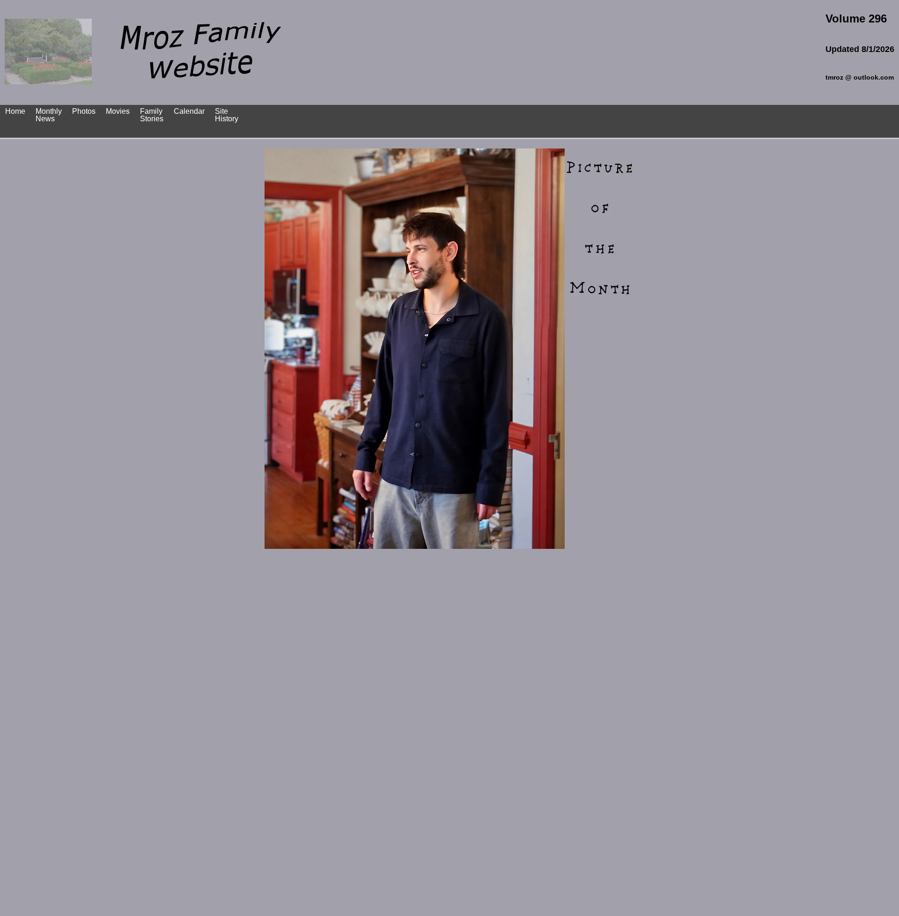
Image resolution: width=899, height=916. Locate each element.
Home (15, 111)
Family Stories (151, 115)
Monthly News (49, 115)
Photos (84, 111)
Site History (226, 115)
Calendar (189, 111)
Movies (118, 111)
